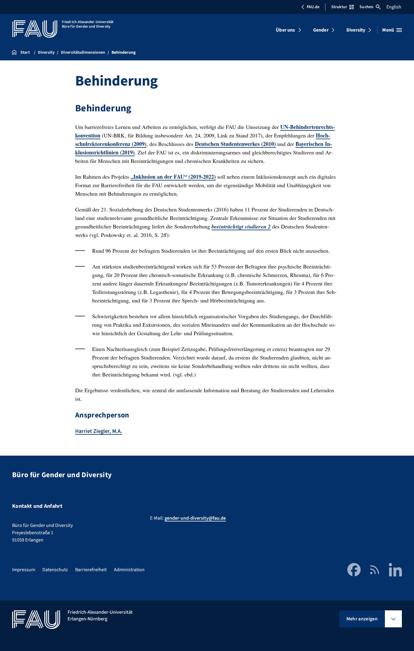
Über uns (285, 30)
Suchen (366, 7)
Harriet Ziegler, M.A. (98, 431)
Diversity (355, 30)
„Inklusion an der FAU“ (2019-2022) (173, 176)
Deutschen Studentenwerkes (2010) (235, 144)
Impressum (23, 569)
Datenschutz (55, 569)
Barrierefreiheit (91, 569)
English (393, 7)
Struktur (339, 7)
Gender (321, 30)
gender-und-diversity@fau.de (195, 518)
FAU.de (313, 7)
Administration (129, 569)
